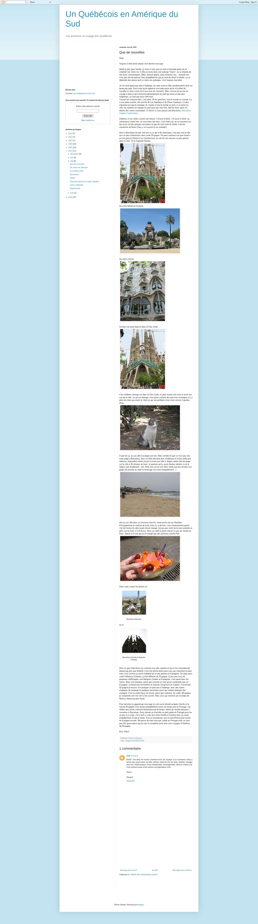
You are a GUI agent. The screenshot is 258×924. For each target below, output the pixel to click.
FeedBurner (90, 120)
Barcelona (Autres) (133, 619)
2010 (70, 140)
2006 (70, 197)
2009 (70, 144)
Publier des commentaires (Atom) (144, 875)
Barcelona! (74, 175)
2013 (70, 133)
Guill (128, 756)
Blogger (141, 905)
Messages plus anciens (182, 870)
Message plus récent (128, 870)
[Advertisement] (155, 846)
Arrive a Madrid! (76, 185)
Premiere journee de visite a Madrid (84, 182)
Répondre (130, 781)
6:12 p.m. (135, 756)
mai (72, 161)
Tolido (72, 178)
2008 (70, 147)
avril (72, 193)
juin (72, 157)
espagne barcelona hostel (134, 741)
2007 (70, 151)
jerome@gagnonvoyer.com (84, 93)
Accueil (155, 870)
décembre (74, 154)
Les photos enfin (76, 171)
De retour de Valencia (79, 167)
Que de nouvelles (77, 164)
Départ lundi (75, 188)
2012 (70, 137)
